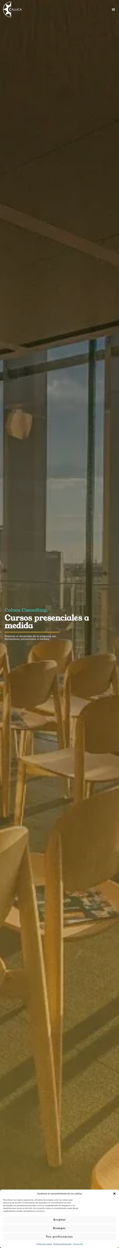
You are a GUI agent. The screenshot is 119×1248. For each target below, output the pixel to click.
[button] (114, 1193)
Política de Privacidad (62, 1244)
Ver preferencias (59, 1236)
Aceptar (59, 1219)
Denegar (59, 1228)
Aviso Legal (78, 1244)
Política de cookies (44, 1244)
